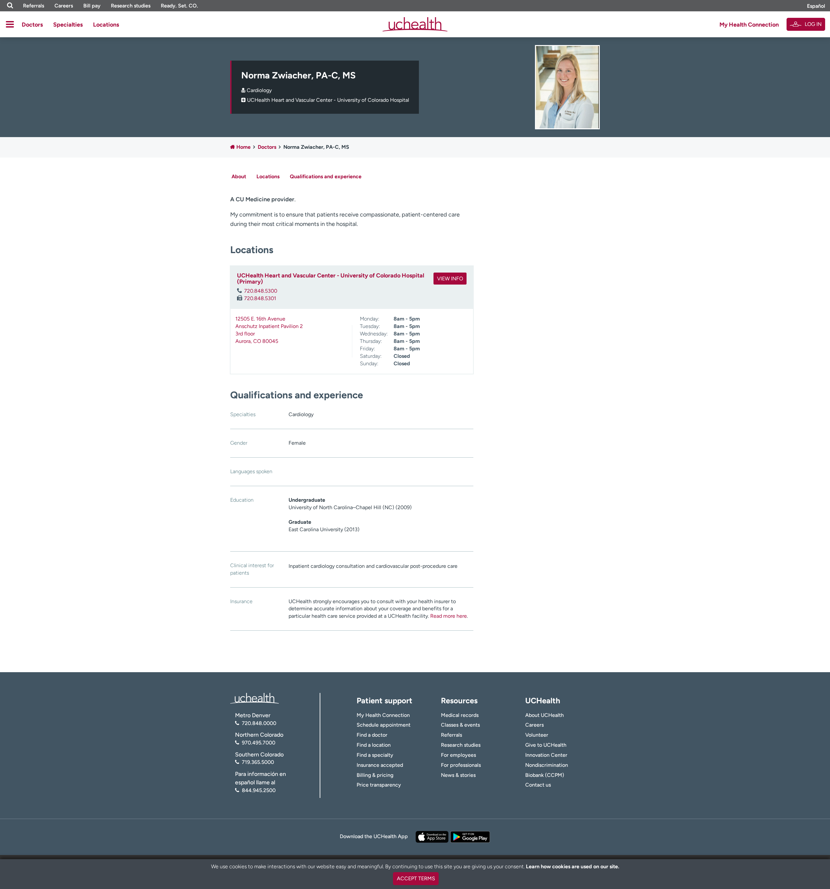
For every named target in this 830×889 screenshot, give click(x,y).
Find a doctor (372, 735)
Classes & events (460, 725)
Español (816, 6)
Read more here (448, 616)
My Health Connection (749, 24)
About (238, 176)
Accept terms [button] (416, 878)
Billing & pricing (375, 775)
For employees (458, 755)
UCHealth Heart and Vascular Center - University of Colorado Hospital (328, 100)
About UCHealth (544, 715)
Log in (813, 24)
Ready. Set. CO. (179, 6)
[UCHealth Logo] (254, 698)
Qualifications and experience (326, 176)
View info (450, 278)
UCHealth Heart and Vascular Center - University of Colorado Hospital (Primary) (330, 279)
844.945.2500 (259, 790)
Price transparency (379, 785)
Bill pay (92, 6)
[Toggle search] (10, 5)
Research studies (130, 6)
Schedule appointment (383, 725)
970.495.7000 (258, 743)
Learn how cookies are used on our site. (572, 866)
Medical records (460, 715)
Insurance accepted (380, 765)
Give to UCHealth (545, 745)
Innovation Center (546, 755)
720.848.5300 (260, 291)
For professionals (461, 765)
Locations (106, 24)
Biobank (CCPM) (544, 775)
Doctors (32, 24)
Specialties (68, 24)
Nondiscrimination (546, 765)
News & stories (458, 775)
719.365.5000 (258, 762)
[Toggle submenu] (10, 24)
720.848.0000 (259, 723)
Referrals (33, 6)
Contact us (538, 785)
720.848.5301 (260, 298)
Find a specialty (375, 755)
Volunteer (536, 735)
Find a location (374, 745)
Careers (63, 6)
